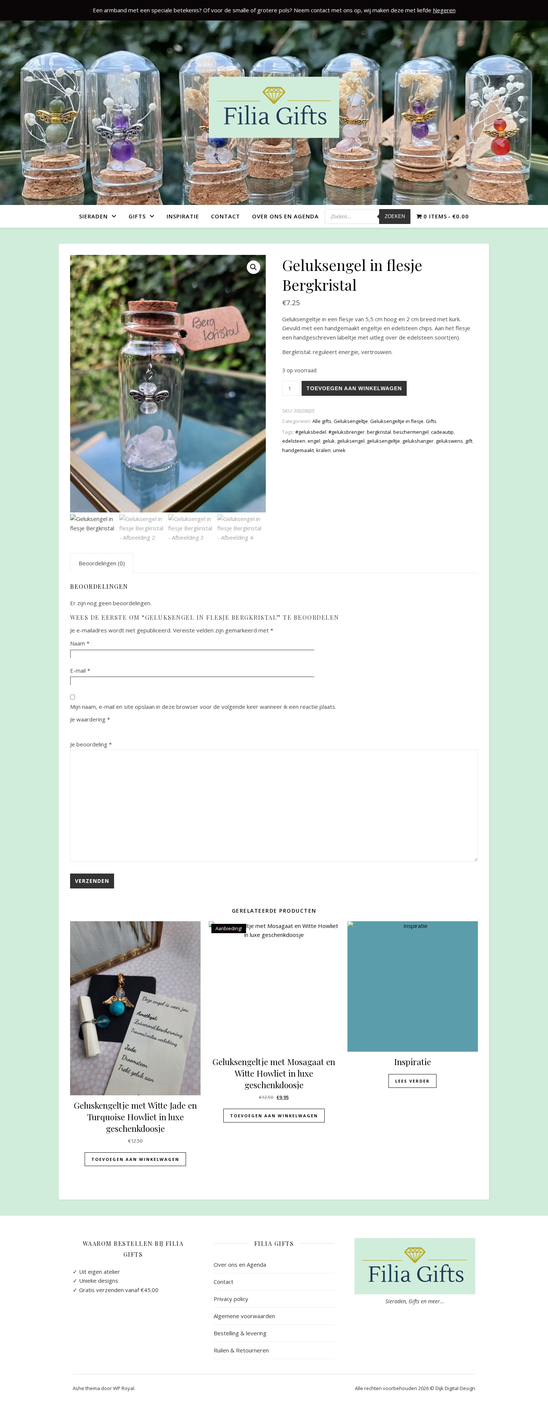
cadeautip (442, 432)
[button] (253, 267)
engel (314, 441)
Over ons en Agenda (285, 216)
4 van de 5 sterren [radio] (108, 730)
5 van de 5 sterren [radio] (119, 730)
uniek (339, 450)
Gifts (137, 216)
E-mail (80, 670)
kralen (323, 450)
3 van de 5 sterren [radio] (96, 730)
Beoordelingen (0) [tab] (102, 563)
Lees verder (412, 1081)
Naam (79, 643)
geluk (328, 441)
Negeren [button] (444, 10)
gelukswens (449, 441)
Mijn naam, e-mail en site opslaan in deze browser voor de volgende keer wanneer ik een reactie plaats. (203, 706)
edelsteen (293, 441)
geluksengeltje (383, 441)
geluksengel (351, 441)
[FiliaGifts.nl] (274, 107)
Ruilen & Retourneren (241, 1350)
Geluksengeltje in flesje (396, 421)
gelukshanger (418, 441)
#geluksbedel (310, 432)
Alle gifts (321, 421)
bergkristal (379, 432)
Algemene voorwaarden (244, 1316)
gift (468, 441)
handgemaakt (298, 450)
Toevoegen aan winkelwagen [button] (135, 1159)
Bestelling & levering (240, 1333)
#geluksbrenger (346, 432)
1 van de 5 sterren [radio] (74, 730)
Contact (225, 216)
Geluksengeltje (351, 421)
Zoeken (395, 216)
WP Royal (123, 1388)
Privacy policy (231, 1298)
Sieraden (93, 216)
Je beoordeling (91, 744)
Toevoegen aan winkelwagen (354, 388)
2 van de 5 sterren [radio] (85, 730)
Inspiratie (183, 216)
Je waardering (90, 719)
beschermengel (411, 432)
